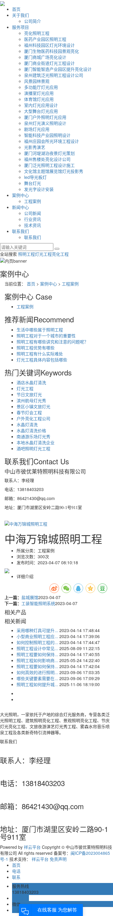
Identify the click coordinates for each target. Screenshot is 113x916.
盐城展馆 (29, 597)
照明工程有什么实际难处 (40, 354)
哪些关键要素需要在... (37, 678)
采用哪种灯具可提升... (37, 630)
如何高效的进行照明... (37, 672)
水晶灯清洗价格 (31, 430)
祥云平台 (32, 847)
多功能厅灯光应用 (41, 87)
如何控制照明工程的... (37, 642)
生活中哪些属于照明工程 (40, 330)
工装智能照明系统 (38, 603)
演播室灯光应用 (39, 93)
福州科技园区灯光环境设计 (49, 45)
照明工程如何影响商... (37, 660)
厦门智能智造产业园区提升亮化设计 (58, 69)
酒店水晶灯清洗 (31, 382)
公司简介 (32, 21)
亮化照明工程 (36, 33)
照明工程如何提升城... (37, 684)
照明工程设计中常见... (37, 648)
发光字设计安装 (39, 189)
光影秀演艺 (34, 147)
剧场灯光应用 (36, 129)
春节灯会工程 (29, 412)
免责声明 (58, 859)
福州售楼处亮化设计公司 (47, 159)
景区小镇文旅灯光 (33, 406)
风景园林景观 (36, 81)
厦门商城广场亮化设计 (45, 57)
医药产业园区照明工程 (45, 39)
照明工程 (26, 254)
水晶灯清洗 (27, 424)
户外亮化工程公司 (33, 418)
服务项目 (20, 27)
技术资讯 (32, 225)
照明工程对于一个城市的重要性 (46, 336)
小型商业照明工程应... (37, 636)
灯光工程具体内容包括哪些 (42, 360)
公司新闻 (32, 213)
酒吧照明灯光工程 (33, 448)
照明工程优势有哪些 (36, 348)
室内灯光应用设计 (41, 105)
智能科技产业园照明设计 (47, 135)
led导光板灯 (35, 177)
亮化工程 (60, 254)
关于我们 (20, 15)
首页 (16, 9)
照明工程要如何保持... (37, 654)
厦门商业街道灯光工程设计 (49, 63)
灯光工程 (43, 254)
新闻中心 (20, 207)
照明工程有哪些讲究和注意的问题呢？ (52, 342)
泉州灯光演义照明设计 (45, 123)
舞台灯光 (32, 183)
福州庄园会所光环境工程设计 (51, 141)
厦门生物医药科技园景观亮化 (51, 51)
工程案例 (32, 201)
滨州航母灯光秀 (31, 400)
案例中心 (20, 195)
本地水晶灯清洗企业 (36, 442)
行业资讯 (32, 219)
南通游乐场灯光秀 (33, 436)
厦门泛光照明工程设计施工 (49, 165)
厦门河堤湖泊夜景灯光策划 (49, 153)
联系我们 (20, 231)
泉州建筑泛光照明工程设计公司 (53, 75)
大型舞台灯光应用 (41, 111)
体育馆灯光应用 (39, 99)
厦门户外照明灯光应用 (45, 117)
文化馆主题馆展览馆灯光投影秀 (53, 171)
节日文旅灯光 (29, 394)
